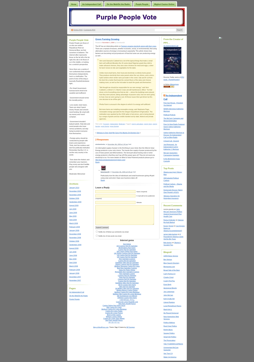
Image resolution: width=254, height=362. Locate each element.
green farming (114, 126)
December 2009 (75, 191)
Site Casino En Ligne (114, 307)
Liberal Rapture (169, 302)
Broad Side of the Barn (172, 270)
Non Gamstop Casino (127, 274)
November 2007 (75, 280)
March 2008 (73, 266)
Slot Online (127, 244)
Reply (97, 162)
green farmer (105, 126)
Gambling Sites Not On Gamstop (127, 263)
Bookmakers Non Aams (127, 248)
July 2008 (72, 252)
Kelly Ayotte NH (169, 299)
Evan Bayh (167, 284)
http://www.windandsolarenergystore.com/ (110, 160)
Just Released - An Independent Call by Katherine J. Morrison (171, 147)
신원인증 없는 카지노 (127, 300)
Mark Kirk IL (168, 309)
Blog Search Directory (171, 263)
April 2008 (73, 263)
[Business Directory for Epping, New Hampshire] (169, 87)
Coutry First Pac (169, 281)
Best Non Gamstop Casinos (127, 268)
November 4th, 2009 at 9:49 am (122, 172)
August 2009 (73, 205)
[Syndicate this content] (164, 95)
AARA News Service (171, 256)
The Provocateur (169, 340)
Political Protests (169, 115)
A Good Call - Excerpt (171, 141)
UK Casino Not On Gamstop (127, 255)
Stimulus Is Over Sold (104, 133)
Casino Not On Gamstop (127, 250)
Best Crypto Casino (114, 315)
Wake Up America (170, 357)
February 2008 (74, 270)
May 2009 (72, 216)
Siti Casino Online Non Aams (127, 251)
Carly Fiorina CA (169, 274)
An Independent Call (91, 4)
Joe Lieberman (169, 292)
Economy (106, 124)
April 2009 (73, 220)
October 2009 (74, 198)
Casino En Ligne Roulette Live (127, 302)
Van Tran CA (168, 353)
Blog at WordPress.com (100, 327)
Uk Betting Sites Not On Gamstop (127, 288)
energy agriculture (137, 124)
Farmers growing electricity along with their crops (138, 46)
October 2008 (74, 241)
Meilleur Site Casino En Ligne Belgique (127, 294)
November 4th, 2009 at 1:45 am (118, 144)
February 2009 (74, 227)
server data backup (170, 234)
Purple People (142, 4)
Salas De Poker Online (127, 270)
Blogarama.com (169, 267)
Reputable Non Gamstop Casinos (127, 272)
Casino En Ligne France (114, 313)
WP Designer (130, 327)
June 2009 (73, 213)
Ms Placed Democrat (171, 313)
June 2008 (73, 255)
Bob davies (168, 243)
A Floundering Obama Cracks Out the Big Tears (173, 236)
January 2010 (74, 188)
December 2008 (75, 234)
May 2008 (72, 259)
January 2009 (74, 230)
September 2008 (75, 245)
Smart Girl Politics (170, 337)
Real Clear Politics (170, 326)
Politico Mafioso (169, 323)
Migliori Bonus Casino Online (127, 290)
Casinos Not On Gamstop (127, 275)
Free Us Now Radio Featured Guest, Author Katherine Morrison (174, 126)
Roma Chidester (169, 220)
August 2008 (73, 248)
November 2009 (75, 195)
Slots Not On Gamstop (127, 277)
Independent (114, 124)
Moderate (122, 124)
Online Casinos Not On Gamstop (127, 264)
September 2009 (75, 202)
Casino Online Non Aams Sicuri (114, 305)
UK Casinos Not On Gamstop (127, 246)
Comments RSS (89, 30)
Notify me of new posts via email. (110, 236)
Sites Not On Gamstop (127, 287)
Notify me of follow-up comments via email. (113, 232)
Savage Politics (169, 333)
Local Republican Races (172, 306)
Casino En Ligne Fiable (114, 311)
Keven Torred (168, 226)
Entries (78, 30)
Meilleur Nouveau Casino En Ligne (127, 266)
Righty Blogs (168, 330)
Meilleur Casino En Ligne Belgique (127, 292)
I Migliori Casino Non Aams (127, 298)
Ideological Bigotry (170, 288)
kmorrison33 (105, 172)
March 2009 (73, 223)
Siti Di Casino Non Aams (127, 285)
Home (73, 4)
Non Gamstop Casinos (127, 259)
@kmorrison (174, 84)
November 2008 (75, 238)
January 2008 (74, 273)
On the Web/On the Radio (118, 4)
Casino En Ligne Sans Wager (114, 318)
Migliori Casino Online (164, 4)
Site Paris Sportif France (127, 304)
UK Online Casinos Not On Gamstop (127, 253)
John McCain (168, 295)
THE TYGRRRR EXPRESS (173, 344)
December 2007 (75, 277)
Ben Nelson (168, 259)
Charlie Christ (168, 277)
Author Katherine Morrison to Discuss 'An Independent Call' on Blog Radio (174, 135)
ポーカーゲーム (114, 322)
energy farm (148, 124)
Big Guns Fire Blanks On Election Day (126, 133)
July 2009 (72, 209)
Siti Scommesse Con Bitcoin (127, 296)
